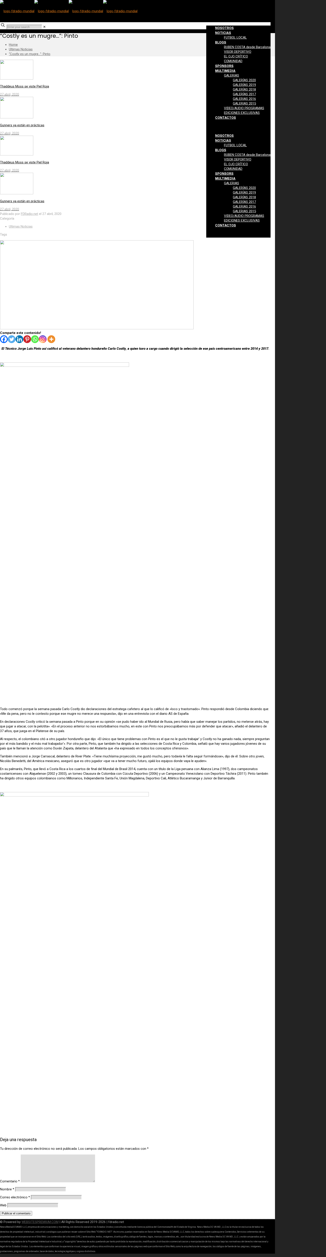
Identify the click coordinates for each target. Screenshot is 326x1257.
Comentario (10, 1181)
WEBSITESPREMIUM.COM (40, 1222)
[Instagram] (43, 339)
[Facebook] (4, 339)
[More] (51, 339)
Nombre (7, 1189)
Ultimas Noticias (21, 49)
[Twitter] (12, 339)
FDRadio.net (29, 214)
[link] (44, 27)
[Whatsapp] (35, 339)
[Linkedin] (19, 339)
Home (13, 45)
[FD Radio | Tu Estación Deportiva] (68, 11)
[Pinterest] (27, 339)
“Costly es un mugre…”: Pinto (29, 54)
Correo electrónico (15, 1197)
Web (3, 1205)
